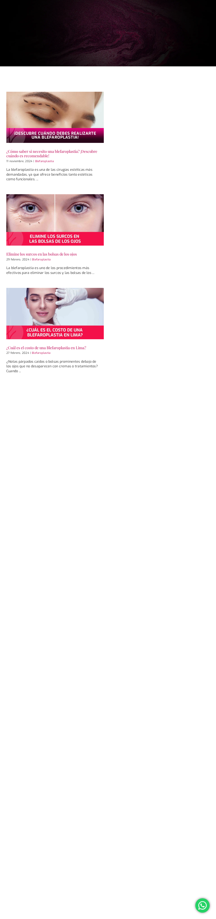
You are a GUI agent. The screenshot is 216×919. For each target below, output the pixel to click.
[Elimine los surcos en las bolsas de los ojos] (55, 220)
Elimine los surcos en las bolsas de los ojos (41, 254)
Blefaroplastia (44, 161)
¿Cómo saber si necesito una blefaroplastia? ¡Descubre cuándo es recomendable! (51, 153)
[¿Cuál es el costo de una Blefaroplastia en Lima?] (55, 313)
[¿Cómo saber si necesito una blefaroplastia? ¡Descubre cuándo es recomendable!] (55, 117)
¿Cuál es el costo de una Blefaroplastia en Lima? (46, 347)
